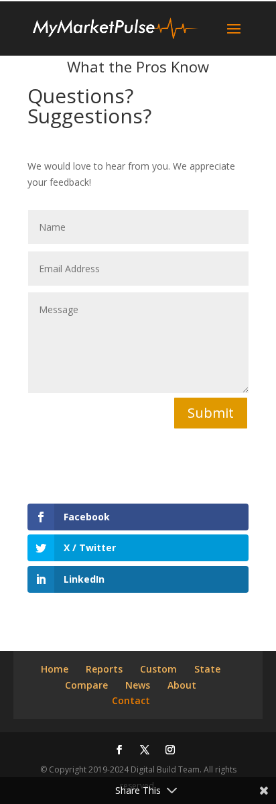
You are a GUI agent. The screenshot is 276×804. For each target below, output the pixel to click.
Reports (104, 669)
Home (54, 669)
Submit (211, 413)
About (181, 685)
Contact (131, 700)
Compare (86, 685)
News (137, 685)
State (207, 669)
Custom (158, 669)
